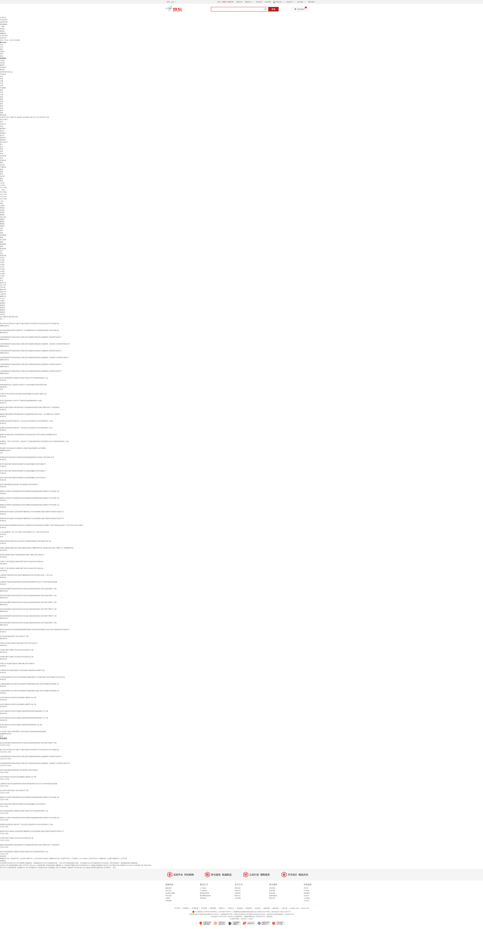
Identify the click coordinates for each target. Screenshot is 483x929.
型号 (1, 867)
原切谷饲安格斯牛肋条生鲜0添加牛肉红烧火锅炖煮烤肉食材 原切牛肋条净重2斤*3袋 (28, 589)
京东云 (251, 919)
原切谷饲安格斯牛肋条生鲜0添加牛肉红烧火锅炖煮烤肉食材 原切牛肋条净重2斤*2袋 (28, 623)
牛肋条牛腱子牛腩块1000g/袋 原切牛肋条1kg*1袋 (16, 657)
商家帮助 (213, 908)
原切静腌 (3, 235)
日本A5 (2, 314)
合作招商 (204, 908)
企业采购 (268, 2)
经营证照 (269, 916)
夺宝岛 (306, 888)
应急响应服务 (50, 865)
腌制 (1, 237)
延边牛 (2, 131)
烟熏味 (2, 219)
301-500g (3, 194)
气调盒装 (3, 167)
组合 (1, 253)
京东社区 (258, 908)
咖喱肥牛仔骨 (4, 858)
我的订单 (239, 2)
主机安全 (3, 865)
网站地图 (97, 867)
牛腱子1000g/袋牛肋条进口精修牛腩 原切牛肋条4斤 (17, 663)
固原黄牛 (3, 138)
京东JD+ (307, 901)
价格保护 (272, 890)
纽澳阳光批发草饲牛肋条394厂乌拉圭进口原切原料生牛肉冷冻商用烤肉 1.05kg (26, 421)
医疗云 (87, 865)
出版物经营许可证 (226, 914)
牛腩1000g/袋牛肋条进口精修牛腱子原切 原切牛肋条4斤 (19, 643)
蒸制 (1, 113)
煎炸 (1, 104)
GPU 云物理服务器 (9, 867)
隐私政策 (275, 908)
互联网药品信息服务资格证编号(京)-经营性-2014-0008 (251, 912)
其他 (1, 126)
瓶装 (1, 181)
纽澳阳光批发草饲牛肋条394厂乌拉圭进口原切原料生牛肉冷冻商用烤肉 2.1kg (26, 428)
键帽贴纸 (3, 33)
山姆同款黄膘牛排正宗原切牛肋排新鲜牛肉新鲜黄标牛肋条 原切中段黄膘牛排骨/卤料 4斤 (29, 691)
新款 (101, 867)
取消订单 (272, 898)
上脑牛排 (3, 294)
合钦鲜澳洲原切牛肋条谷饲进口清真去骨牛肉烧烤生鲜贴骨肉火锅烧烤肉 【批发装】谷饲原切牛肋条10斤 (35, 344)
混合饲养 (3, 156)
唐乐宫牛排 (93, 858)
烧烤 (1, 90)
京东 (182, 10)
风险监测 (267, 908)
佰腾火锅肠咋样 (113, 858)
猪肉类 (2, 65)
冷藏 (1, 81)
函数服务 (59, 865)
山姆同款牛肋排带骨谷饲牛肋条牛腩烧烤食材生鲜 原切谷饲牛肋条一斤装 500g (26, 575)
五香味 (2, 206)
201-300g (3, 187)
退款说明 (272, 893)
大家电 (167, 898)
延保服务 (307, 893)
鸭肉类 (2, 70)
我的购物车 (301, 9)
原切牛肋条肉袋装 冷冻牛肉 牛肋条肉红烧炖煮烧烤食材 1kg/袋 (21, 400)
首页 (1, 40)
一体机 (2, 26)
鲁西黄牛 (3, 128)
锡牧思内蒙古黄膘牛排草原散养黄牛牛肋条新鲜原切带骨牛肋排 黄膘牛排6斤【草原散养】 (30, 407)
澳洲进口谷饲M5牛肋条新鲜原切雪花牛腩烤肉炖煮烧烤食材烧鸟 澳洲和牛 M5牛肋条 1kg (29, 505)
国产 (1, 144)
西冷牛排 (3, 283)
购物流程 (168, 888)
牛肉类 (2, 60)
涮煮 (1, 99)
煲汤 (1, 97)
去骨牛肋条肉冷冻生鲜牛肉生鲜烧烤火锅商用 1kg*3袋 (18, 697)
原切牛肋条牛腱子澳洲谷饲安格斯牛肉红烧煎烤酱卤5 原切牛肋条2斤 (23, 471)
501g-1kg (3, 196)
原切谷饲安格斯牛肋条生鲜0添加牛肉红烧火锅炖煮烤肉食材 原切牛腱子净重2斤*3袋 (28, 602)
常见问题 (168, 896)
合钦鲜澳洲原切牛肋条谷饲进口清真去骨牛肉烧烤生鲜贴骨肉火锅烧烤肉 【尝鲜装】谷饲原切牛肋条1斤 (34, 357)
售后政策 (272, 888)
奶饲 (1, 149)
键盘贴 (2, 31)
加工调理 (3, 240)
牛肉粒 (2, 264)
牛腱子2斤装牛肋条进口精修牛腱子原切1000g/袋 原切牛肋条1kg (21, 568)
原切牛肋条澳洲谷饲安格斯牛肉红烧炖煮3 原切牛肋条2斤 (19, 484)
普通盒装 (3, 160)
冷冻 (1, 83)
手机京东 (278, 2)
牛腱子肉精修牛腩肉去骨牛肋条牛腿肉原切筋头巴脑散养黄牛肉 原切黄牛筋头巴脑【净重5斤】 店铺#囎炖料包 (36, 548)
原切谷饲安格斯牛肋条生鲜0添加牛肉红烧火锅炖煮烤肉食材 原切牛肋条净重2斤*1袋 (28, 595)
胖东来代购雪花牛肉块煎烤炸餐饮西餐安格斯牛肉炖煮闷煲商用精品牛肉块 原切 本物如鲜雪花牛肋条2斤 (35, 629)
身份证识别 (147, 865)
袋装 (1, 169)
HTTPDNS (25, 865)
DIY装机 (306, 890)
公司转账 (238, 898)
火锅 (1, 94)
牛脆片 (2, 262)
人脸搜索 (19, 867)
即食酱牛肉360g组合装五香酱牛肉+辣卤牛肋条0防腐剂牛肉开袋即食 (23, 448)
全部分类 (3, 17)
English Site (294, 908)
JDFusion (32, 865)
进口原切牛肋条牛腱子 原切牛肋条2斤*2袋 (14, 636)
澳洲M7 (2, 308)
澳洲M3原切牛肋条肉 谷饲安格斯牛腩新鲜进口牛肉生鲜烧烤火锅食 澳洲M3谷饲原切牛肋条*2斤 (32, 512)
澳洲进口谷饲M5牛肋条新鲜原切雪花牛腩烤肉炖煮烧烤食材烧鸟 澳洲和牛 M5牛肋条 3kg (29, 498)
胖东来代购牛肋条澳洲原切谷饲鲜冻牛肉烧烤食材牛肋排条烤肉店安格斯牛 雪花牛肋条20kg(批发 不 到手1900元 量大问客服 (41, 525)
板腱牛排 (3, 296)
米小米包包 (84, 858)
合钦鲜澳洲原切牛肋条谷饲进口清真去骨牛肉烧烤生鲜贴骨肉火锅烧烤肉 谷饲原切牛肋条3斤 (31, 337)
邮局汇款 (238, 896)
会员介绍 (168, 890)
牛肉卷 (2, 260)
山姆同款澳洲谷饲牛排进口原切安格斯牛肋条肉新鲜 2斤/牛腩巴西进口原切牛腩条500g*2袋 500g (32, 677)
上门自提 (203, 888)
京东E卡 (306, 896)
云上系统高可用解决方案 (70, 865)
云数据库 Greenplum (127, 865)
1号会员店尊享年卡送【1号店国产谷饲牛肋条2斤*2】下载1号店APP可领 (24, 532)
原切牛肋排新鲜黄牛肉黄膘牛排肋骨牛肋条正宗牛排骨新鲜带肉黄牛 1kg (24, 378)
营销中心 (222, 908)
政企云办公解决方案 (86, 867)
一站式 (113, 867)
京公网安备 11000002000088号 (206, 912)
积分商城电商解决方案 (14, 865)
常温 (1, 79)
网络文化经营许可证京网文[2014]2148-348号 (249, 914)
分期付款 (238, 893)
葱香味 (2, 226)
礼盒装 (2, 165)
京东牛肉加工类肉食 (41, 858)
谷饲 (1, 151)
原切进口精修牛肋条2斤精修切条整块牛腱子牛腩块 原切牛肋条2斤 (22, 555)
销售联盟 (249, 908)
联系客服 (168, 901)
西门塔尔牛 (4, 142)
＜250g (2, 190)
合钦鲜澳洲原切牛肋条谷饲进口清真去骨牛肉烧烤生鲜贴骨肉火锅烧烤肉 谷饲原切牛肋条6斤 (31, 371)
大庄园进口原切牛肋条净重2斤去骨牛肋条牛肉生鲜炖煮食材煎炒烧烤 (23, 731)
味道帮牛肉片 (65, 858)
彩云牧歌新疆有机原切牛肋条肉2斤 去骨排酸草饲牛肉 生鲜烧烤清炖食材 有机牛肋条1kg (29, 330)
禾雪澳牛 (75, 858)
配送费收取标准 (205, 896)
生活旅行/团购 (170, 893)
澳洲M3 (2, 312)
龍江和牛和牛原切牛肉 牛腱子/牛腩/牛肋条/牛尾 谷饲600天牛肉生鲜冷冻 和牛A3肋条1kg (29, 323)
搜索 (273, 9)
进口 (1, 147)
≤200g (2, 183)
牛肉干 (2, 267)
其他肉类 (3, 67)
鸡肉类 (2, 63)
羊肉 (1, 47)
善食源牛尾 (14, 858)
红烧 (1, 101)
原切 (1, 230)
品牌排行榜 (4, 22)
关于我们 (177, 908)
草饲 (1, 153)
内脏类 (2, 51)
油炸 (1, 228)
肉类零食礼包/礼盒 (6, 72)
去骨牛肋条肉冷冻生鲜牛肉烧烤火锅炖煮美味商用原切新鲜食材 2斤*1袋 (24, 718)
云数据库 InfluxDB (73, 867)
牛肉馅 (2, 271)
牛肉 (6, 40)
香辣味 (2, 208)
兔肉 (1, 56)
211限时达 (203, 890)
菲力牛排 (3, 285)
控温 (1, 76)
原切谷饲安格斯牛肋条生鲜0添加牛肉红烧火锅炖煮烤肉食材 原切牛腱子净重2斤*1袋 (28, 616)
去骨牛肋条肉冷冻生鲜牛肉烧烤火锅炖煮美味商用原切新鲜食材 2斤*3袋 (24, 711)
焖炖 (1, 106)
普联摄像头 (4, 24)
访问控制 (82, 865)
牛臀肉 (2, 301)
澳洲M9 (2, 310)
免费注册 (230, 2)
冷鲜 (1, 85)
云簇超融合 (51, 867)
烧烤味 (2, 215)
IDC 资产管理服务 (29, 867)
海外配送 (203, 898)
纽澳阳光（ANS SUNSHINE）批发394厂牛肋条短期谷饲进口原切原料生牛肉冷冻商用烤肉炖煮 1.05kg (34, 441)
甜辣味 (2, 212)
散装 (1, 178)
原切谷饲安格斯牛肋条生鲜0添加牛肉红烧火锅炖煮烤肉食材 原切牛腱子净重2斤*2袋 (28, 609)
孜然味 (2, 210)
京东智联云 (107, 867)
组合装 (2, 176)
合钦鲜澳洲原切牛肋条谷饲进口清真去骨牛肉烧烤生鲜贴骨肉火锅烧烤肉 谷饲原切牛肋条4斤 (31, 364)
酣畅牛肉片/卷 (54, 858)
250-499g (3, 199)
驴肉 (1, 54)
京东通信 (307, 898)
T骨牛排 (2, 287)
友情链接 (240, 908)
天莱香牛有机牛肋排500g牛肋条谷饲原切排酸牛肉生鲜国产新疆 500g (23, 394)
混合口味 (3, 217)
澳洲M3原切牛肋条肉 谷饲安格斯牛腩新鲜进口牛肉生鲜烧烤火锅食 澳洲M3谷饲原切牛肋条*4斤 (32, 518)
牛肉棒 (2, 274)
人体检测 (39, 865)
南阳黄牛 (3, 133)
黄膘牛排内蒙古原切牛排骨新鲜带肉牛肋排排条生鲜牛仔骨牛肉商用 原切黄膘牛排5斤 (28, 434)
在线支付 (238, 890)
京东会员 (259, 2)
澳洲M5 (2, 303)
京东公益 (284, 908)
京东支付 (244, 919)
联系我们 (186, 908)
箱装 (1, 172)
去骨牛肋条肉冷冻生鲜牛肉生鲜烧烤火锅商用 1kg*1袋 (18, 704)
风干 (1, 251)
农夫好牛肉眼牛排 (26, 858)
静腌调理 (3, 244)
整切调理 (3, 249)
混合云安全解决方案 (112, 865)
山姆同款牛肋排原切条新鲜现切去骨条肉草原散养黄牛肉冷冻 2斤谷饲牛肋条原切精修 (28, 582)
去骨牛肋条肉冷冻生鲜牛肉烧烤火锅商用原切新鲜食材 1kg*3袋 (21, 725)
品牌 (57, 867)
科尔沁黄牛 (4, 119)
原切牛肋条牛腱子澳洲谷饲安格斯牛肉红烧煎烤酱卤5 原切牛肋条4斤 (23, 464)
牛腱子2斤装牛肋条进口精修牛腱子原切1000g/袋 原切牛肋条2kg (21, 561)
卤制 (1, 242)
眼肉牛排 (3, 289)
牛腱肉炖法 (102, 858)
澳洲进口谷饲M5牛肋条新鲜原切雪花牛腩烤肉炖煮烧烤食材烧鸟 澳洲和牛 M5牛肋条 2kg (29, 491)
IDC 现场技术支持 (41, 867)
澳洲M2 (2, 305)
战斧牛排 (3, 292)
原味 (1, 203)
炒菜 (1, 108)
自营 (1, 389)
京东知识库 (4, 20)
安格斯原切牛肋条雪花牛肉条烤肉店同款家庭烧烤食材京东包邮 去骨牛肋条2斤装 (27, 457)
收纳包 (2, 29)
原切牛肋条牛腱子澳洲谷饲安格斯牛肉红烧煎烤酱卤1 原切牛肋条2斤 (23, 478)
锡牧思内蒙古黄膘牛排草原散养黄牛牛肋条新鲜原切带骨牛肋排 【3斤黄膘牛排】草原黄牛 (30, 414)
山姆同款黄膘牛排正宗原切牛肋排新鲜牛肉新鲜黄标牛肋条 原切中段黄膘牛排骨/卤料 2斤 (29, 684)
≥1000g (2, 185)
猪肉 (1, 49)
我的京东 (248, 2)
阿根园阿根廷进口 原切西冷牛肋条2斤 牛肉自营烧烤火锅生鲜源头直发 (23, 385)
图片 (44, 865)
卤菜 (1, 110)
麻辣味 (2, 224)
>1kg (1, 201)
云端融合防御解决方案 (97, 865)
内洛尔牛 (3, 124)
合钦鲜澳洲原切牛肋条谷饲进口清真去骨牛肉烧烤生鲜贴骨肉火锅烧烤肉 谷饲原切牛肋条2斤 (31, 351)
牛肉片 (2, 258)
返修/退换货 (273, 896)
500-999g (3, 192)
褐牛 (1, 122)
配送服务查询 (204, 893)
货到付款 (238, 888)
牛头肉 (2, 298)
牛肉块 (2, 276)
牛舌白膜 (124, 858)
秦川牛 (2, 135)
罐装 (1, 162)
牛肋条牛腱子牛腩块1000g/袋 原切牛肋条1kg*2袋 (16, 650)
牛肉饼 (2, 269)
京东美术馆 (4, 36)
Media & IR (305, 908)
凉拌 (1, 92)
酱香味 (2, 221)
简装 (1, 174)
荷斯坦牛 (3, 140)
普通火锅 (3, 255)
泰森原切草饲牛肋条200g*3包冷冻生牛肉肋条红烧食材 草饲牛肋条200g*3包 (25, 541)
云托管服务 (63, 867)
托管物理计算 (138, 865)
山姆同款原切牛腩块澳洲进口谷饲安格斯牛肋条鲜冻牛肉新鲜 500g (22, 670)
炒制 (1, 233)
